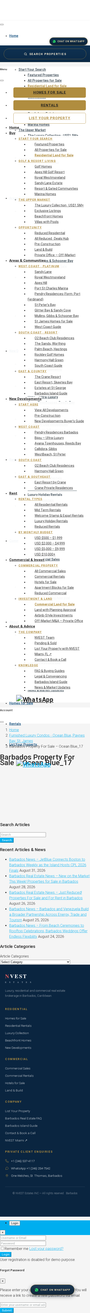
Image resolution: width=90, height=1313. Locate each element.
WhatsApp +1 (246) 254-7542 (30, 1168)
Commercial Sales (17, 1068)
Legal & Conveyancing (51, 676)
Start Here (28, 404)
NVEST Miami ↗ (16, 1140)
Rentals (15, 724)
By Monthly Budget (35, 532)
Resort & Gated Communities (56, 188)
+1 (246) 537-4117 (23, 1161)
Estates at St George (50, 388)
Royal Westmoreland (50, 177)
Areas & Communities (27, 260)
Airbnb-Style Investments (54, 615)
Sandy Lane (43, 272)
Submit (7, 1310)
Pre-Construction (47, 244)
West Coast (29, 426)
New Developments (25, 399)
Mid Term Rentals (48, 510)
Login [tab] (14, 1223)
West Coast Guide (48, 327)
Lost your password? (46, 1248)
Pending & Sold (46, 643)
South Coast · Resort (38, 332)
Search (7, 840)
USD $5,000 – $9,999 (50, 549)
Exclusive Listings (48, 211)
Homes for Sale (49, 92)
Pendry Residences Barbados (56, 432)
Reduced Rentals (47, 526)
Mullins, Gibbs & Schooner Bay (57, 316)
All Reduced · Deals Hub (52, 238)
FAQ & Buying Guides (50, 671)
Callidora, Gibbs (46, 449)
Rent (13, 493)
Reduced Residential (50, 233)
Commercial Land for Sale (55, 604)
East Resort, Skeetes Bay (53, 382)
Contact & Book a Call (50, 659)
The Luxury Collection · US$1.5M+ (59, 205)
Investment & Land (35, 598)
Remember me (17, 1248)
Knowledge (28, 665)
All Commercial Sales (50, 571)
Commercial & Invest (26, 560)
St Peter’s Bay (45, 305)
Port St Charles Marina (51, 288)
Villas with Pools (47, 222)
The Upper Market (34, 199)
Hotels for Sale (46, 582)
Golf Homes (43, 166)
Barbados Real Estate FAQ (23, 1118)
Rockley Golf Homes (49, 354)
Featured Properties (43, 75)
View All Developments (51, 410)
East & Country (32, 371)
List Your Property (49, 118)
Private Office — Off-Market (55, 255)
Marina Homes (45, 194)
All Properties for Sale (45, 80)
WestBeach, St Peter (50, 454)
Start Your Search (32, 69)
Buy (12, 133)
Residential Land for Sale (54, 155)
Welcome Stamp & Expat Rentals (59, 515)
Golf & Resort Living (37, 161)
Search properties (47, 54)
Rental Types (30, 499)
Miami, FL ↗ (43, 654)
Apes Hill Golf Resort (50, 172)
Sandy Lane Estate (49, 183)
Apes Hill (41, 283)
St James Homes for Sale (54, 321)
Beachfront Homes (49, 216)
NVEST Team (44, 637)
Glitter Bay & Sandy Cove (53, 310)
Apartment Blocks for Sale (54, 587)
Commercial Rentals (50, 576)
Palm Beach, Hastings (51, 349)
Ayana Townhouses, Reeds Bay (58, 443)
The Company (30, 632)
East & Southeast (34, 476)
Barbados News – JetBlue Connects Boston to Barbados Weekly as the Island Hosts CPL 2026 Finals (47, 865)
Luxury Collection (17, 1033)
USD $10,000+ (45, 554)
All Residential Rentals (51, 504)
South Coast (30, 460)
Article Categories (14, 956)
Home (14, 127)
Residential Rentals (18, 1025)
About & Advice (22, 626)
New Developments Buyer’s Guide (59, 421)
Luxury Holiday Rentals (51, 521)
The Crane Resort (48, 377)
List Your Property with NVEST (57, 648)
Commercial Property (38, 565)
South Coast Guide (48, 365)
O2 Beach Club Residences (54, 338)
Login (5, 1254)
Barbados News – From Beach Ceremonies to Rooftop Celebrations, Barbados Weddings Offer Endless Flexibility (48, 931)
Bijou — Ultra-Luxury (49, 438)
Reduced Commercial (50, 593)
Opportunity (30, 227)
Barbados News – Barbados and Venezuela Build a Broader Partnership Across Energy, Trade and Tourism (49, 914)
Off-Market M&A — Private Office (59, 621)
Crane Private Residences (54, 488)
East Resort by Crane (50, 482)
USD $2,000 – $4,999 (50, 543)
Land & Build (43, 249)
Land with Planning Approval (55, 610)
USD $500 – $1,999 (48, 538)
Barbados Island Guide (51, 393)
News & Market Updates (52, 687)
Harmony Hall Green (49, 360)
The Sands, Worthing (50, 343)
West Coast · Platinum (38, 266)
